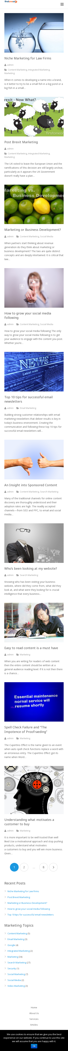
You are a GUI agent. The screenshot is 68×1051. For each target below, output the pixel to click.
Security (11, 968)
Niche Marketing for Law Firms (23, 891)
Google (11, 945)
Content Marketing (17, 69)
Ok (34, 1046)
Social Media (46, 236)
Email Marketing (28, 408)
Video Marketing (16, 985)
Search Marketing (49, 491)
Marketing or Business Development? (27, 902)
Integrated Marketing (39, 69)
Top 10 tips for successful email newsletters (30, 914)
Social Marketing (16, 974)
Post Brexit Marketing (18, 897)
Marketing (9, 73)
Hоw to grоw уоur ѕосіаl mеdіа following (28, 908)
